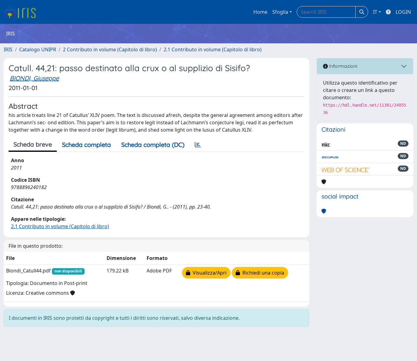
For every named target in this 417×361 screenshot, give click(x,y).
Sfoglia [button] (280, 12)
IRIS (8, 49)
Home (260, 12)
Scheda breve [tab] (32, 144)
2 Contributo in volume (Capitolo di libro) (110, 49)
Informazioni (342, 66)
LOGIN (403, 12)
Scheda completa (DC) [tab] (152, 144)
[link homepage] (22, 12)
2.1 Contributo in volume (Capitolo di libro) (213, 49)
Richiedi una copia (262, 272)
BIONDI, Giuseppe (34, 78)
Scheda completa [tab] (86, 144)
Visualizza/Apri (208, 272)
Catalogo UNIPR (37, 49)
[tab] (198, 144)
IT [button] (375, 12)
